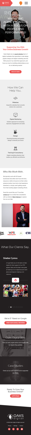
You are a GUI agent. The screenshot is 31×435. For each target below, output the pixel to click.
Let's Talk (15, 396)
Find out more (15, 71)
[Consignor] (15, 417)
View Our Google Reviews (15, 323)
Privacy (9, 425)
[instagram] (13, 429)
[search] (5, 3)
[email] (22, 429)
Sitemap (15, 425)
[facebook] (17, 429)
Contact (21, 425)
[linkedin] (9, 429)
